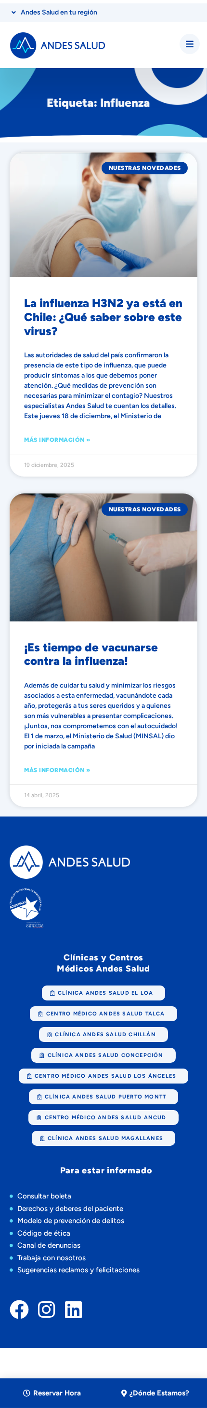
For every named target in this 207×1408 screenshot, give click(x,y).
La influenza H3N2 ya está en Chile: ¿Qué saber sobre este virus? (103, 317)
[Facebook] (19, 1309)
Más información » (57, 439)
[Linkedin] (73, 1309)
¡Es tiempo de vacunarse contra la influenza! (91, 654)
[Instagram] (46, 1309)
